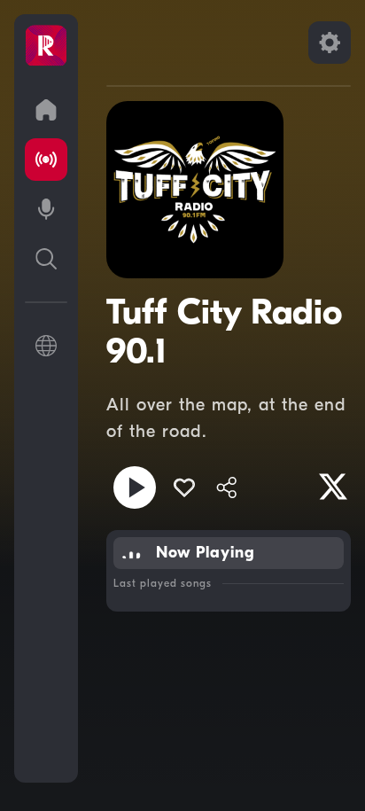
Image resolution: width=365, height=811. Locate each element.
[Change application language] (46, 345)
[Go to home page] (46, 110)
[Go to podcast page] (46, 209)
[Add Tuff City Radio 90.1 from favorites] (184, 487)
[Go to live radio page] (46, 159)
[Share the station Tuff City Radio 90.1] (227, 487)
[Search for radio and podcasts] (46, 259)
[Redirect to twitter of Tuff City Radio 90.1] (333, 486)
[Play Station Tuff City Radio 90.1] (134, 487)
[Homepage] (46, 46)
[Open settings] (329, 42)
